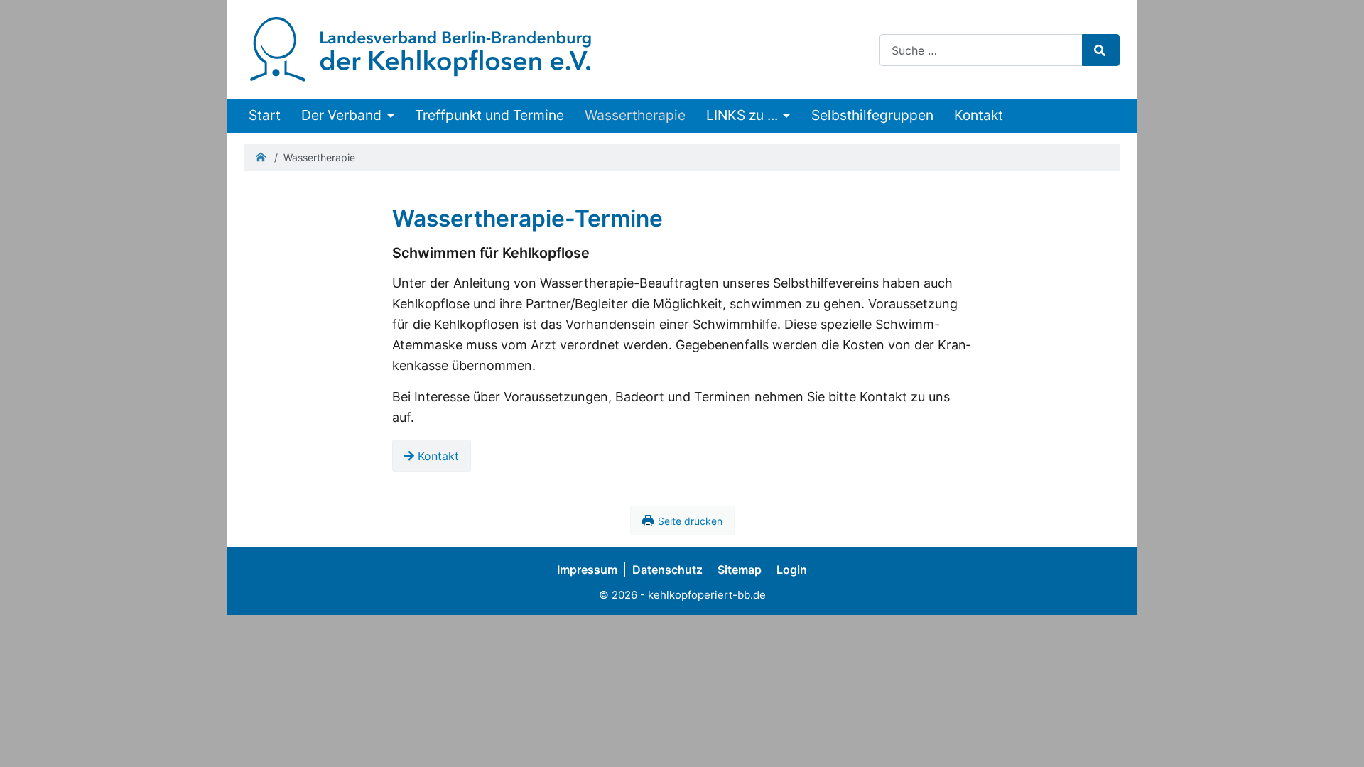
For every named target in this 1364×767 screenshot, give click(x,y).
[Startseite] (420, 47)
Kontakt (978, 115)
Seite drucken (690, 521)
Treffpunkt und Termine (489, 115)
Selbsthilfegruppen (872, 115)
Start (265, 115)
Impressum (587, 569)
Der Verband (341, 115)
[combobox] (981, 50)
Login (791, 569)
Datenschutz (667, 569)
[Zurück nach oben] (1338, 738)
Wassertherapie (635, 115)
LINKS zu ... (742, 115)
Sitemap (740, 569)
